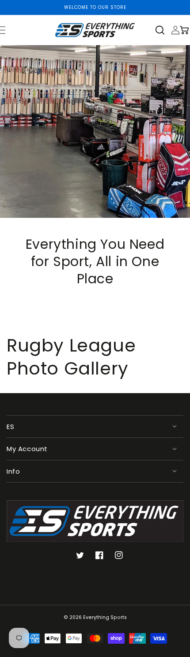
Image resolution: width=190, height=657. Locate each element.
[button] (163, 30)
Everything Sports (105, 617)
